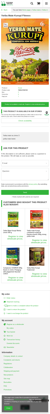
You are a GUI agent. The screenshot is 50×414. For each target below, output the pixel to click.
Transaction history (13, 339)
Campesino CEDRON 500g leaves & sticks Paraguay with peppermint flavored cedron (12, 271)
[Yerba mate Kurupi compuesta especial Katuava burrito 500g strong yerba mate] (37, 219)
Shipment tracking (13, 302)
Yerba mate (36, 10)
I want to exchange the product (17, 313)
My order (6, 294)
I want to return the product (16, 309)
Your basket (11, 332)
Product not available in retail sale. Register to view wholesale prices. (25, 104)
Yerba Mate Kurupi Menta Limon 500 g (12, 231)
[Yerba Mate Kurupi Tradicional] (37, 256)
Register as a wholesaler (15, 324)
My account (7, 320)
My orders (10, 328)
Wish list (10, 336)
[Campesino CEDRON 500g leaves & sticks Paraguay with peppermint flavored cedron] (13, 256)
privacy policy (33, 184)
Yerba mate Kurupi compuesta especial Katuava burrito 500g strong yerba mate (36, 233)
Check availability (25, 121)
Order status (11, 298)
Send (25, 192)
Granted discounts (13, 343)
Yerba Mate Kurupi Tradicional (33, 269)
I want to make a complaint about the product (22, 306)
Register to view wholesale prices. (15, 237)
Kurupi (20, 88)
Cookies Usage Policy (21, 399)
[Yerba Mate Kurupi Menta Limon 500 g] (13, 219)
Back (5, 10)
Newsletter (10, 347)
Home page (26, 10)
